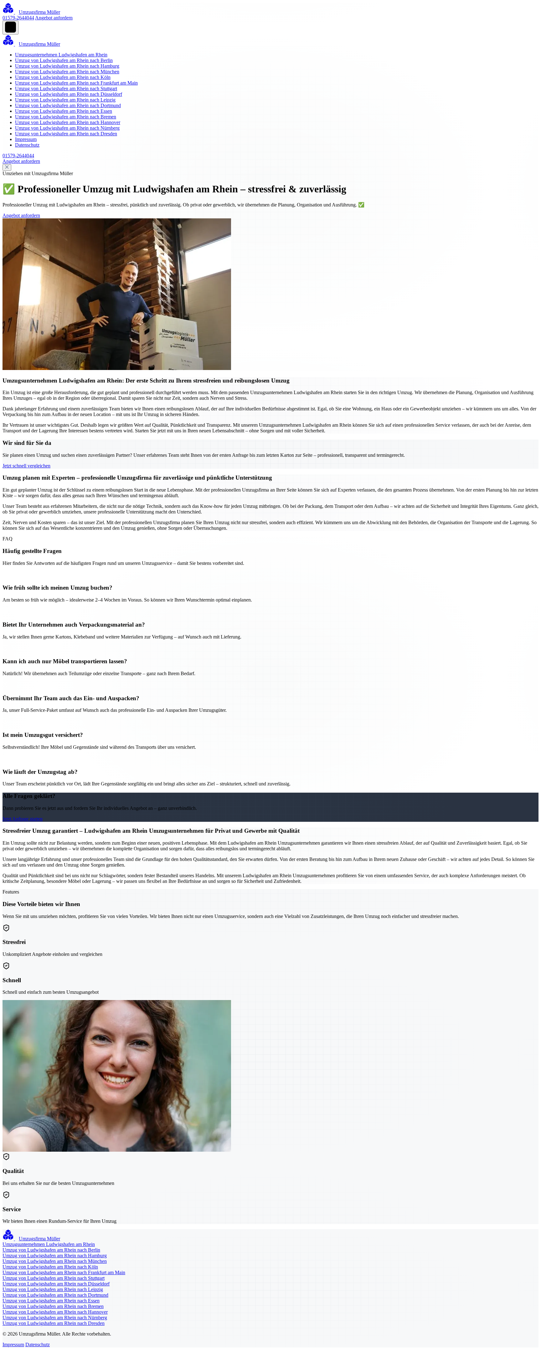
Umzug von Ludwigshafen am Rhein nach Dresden (66, 133)
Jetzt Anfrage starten (23, 818)
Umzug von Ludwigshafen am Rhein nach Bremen (65, 116)
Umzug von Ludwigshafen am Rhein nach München (67, 71)
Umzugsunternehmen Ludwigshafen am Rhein (61, 54)
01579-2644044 (18, 17)
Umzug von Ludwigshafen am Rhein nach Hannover (67, 122)
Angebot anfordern (54, 17)
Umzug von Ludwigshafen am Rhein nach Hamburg (67, 66)
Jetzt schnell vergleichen (26, 465)
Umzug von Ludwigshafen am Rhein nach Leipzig (65, 99)
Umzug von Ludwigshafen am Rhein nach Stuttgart (66, 88)
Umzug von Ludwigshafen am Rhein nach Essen (63, 111)
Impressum (26, 139)
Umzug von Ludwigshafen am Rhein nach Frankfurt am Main (76, 83)
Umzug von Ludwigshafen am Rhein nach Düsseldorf (68, 94)
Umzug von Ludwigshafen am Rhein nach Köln (63, 77)
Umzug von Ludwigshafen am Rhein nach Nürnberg (67, 128)
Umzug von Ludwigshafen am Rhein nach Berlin (64, 60)
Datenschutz (27, 145)
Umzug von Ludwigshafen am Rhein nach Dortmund (68, 105)
